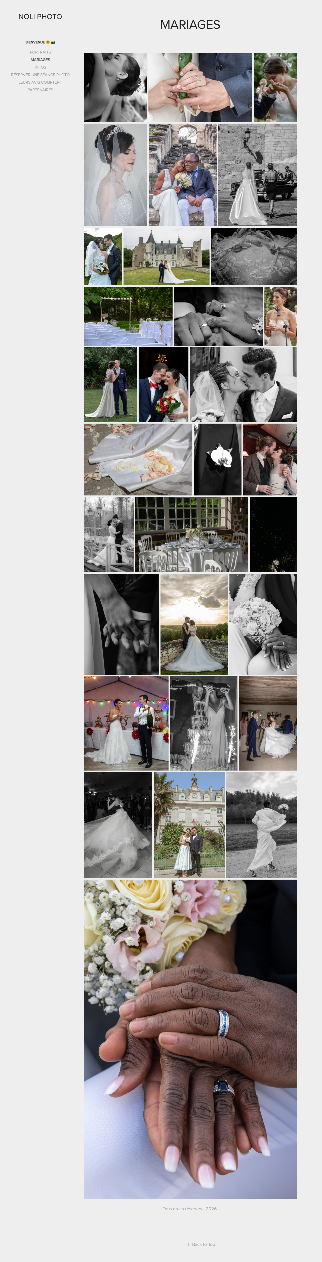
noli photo (40, 16)
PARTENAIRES (40, 89)
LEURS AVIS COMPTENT (40, 82)
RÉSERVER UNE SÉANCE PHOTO (40, 74)
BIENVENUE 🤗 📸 (40, 42)
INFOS (40, 67)
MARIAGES (40, 59)
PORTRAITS (40, 52)
